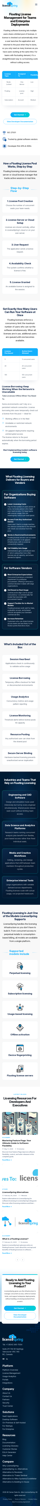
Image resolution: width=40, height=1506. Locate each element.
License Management (11, 1373)
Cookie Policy (32, 1499)
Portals (5, 1379)
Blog (4, 1439)
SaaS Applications (10, 1416)
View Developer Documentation (20, 122)
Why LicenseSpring (10, 1466)
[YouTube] (3, 1359)
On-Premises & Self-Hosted (14, 1423)
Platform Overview (10, 1370)
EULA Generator (9, 1452)
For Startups (7, 1426)
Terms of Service (20, 1499)
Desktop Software (9, 1419)
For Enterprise (8, 1429)
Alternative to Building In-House (15, 1482)
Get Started (19, 115)
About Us (6, 1393)
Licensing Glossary (10, 1446)
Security (5, 1403)
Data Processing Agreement (21, 1502)
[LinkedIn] (7, 1359)
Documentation (8, 1442)
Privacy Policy (7, 1499)
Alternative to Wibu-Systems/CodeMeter (19, 1479)
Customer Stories (9, 1449)
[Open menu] (36, 4)
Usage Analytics (9, 1376)
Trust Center (7, 1406)
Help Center (7, 1455)
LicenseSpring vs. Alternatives (15, 1469)
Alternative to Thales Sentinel (14, 1475)
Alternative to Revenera (12, 1472)
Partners (5, 1399)
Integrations (7, 1383)
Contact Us (7, 1396)
